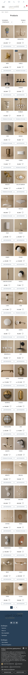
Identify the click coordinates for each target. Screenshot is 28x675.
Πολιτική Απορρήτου (6, 644)
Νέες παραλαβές (5, 633)
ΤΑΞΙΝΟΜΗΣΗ (5, 20)
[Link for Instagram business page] (14, 623)
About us (4, 630)
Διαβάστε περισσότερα (5, 661)
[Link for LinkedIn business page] (17, 623)
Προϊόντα (4, 628)
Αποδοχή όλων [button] (7, 672)
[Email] (9, 2)
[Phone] (4, 2)
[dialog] (14, 660)
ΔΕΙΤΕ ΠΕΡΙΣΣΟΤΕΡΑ (7, 46)
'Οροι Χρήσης (5, 642)
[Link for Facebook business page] (11, 623)
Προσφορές (4, 635)
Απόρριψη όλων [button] (20, 672)
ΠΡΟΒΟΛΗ (23, 20)
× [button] (26, 648)
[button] (14, 670)
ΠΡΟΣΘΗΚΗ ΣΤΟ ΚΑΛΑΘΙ (20, 70)
